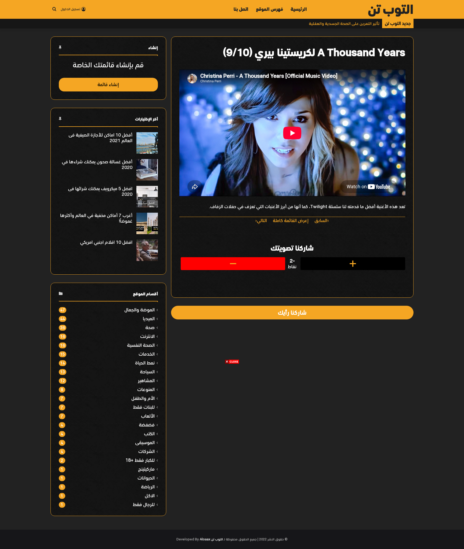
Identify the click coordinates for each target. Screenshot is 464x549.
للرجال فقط (144, 504)
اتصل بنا (241, 9)
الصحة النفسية (141, 345)
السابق (320, 220)
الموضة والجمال (139, 309)
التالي (262, 220)
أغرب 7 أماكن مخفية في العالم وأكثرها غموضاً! (96, 218)
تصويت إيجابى (352, 263)
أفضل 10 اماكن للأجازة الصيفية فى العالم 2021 (100, 137)
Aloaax (205, 539)
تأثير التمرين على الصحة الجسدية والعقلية (344, 23)
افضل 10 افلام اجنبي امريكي (106, 242)
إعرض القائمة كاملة (291, 220)
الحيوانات (146, 478)
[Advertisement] (232, 401)
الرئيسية (299, 9)
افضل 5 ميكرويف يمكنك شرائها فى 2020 (100, 191)
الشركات (146, 451)
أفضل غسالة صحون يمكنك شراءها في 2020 (97, 164)
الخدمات (147, 354)
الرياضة (148, 486)
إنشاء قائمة (108, 84)
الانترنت (147, 336)
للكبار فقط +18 (140, 460)
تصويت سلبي (233, 263)
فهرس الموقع (269, 9)
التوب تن (217, 539)
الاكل (150, 495)
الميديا (149, 318)
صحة (150, 327)
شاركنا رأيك (292, 312)
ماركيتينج (146, 469)
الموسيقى (145, 442)
